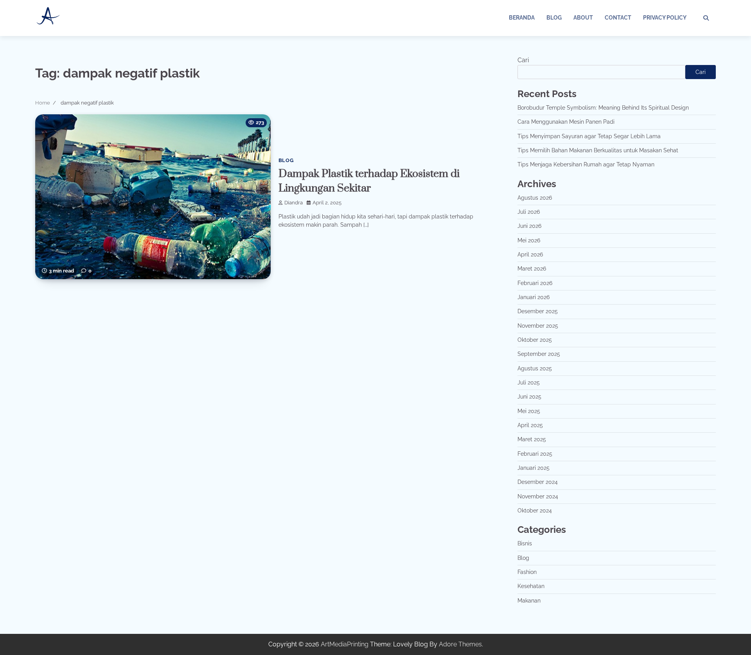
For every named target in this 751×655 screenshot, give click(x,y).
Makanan (529, 600)
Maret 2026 (531, 268)
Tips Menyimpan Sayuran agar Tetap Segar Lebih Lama (589, 136)
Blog (554, 17)
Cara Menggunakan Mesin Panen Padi (565, 122)
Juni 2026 (529, 226)
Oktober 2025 (534, 340)
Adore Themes (460, 644)
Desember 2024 (537, 482)
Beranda (522, 17)
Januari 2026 (533, 297)
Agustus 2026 (534, 198)
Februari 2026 (534, 283)
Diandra (293, 203)
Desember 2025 (537, 311)
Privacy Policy (664, 17)
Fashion (527, 572)
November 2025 (537, 326)
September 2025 (538, 354)
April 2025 (530, 425)
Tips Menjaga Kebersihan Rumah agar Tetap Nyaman (585, 164)
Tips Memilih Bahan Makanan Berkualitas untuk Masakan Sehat (597, 150)
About (583, 17)
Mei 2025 (528, 411)
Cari (523, 60)
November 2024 (537, 496)
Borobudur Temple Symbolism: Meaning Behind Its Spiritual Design (603, 108)
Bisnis (524, 543)
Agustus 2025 (534, 368)
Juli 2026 (528, 212)
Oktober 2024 (534, 510)
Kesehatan (530, 586)
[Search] (706, 18)
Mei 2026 (528, 240)
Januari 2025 (533, 468)
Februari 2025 (534, 454)
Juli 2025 (528, 382)
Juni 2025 (529, 396)
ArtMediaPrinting (344, 644)
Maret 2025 (531, 439)
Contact (618, 17)
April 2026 (530, 254)
